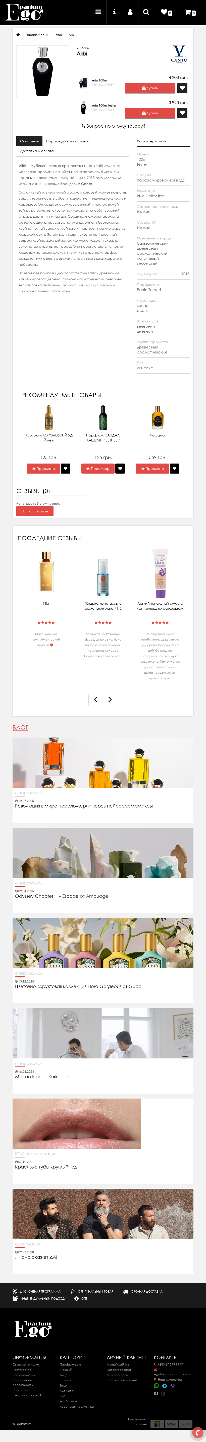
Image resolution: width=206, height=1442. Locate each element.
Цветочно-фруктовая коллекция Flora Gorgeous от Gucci (79, 986)
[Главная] (18, 35)
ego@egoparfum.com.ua (172, 1374)
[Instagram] (164, 1392)
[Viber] (173, 1386)
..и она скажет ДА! (36, 1257)
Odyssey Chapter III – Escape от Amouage (61, 896)
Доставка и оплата (37, 150)
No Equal (158, 435)
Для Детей (67, 1391)
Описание (29, 141)
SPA (62, 1396)
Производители (24, 1375)
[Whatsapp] (156, 1385)
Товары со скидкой (27, 1395)
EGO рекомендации (36, 1153)
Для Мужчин (68, 1401)
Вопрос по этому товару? (115, 126)
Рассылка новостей (122, 1380)
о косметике (27, 1244)
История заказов (119, 1370)
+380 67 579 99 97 (171, 1364)
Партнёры (20, 1390)
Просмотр (45, 468)
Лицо (64, 1375)
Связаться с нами (26, 1364)
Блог (20, 727)
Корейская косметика (77, 1406)
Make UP (66, 1370)
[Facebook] (157, 1392)
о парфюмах (28, 792)
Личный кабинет (119, 1364)
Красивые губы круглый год (46, 1166)
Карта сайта (22, 1370)
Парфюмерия (36, 35)
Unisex (58, 35)
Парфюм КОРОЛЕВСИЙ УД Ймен (48, 438)
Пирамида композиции (67, 141)
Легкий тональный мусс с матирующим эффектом (160, 606)
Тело (63, 1385)
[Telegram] (164, 1386)
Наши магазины (169, 1379)
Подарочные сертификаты (23, 1382)
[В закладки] (65, 469)
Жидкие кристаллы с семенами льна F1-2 (103, 606)
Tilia (46, 603)
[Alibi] (42, 71)
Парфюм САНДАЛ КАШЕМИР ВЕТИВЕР (103, 438)
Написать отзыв (34, 511)
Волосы (65, 1380)
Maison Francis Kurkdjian (41, 1076)
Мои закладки (117, 1375)
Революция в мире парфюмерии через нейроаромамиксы (84, 805)
